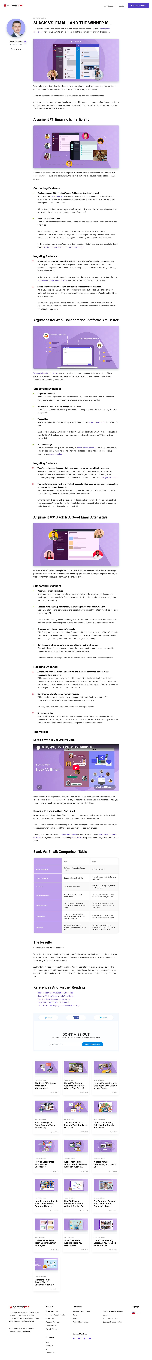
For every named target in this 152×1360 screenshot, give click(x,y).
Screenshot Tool (51, 1318)
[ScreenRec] (14, 5)
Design (75, 1315)
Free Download (51, 1325)
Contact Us (50, 1353)
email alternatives (69, 834)
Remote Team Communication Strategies (55, 993)
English (139, 1313)
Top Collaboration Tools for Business (53, 1002)
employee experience (109, 478)
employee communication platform (52, 280)
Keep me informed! (92, 1044)
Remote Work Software (39, 18)
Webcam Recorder (53, 1322)
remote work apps (76, 247)
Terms (28, 1331)
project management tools (53, 247)
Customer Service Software (113, 1311)
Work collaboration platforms (45, 373)
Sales (75, 1318)
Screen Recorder (52, 1311)
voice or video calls (97, 422)
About (48, 1342)
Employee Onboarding (111, 1318)
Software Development (81, 1311)
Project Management (80, 1322)
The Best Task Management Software (54, 999)
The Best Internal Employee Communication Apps (59, 1005)
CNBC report (56, 196)
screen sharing (55, 454)
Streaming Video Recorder (55, 1315)
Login (121, 6)
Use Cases (108, 6)
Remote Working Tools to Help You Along (55, 996)
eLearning (106, 1315)
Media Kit (49, 1346)
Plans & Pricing (51, 1329)
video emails (76, 837)
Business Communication (112, 1322)
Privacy (19, 1331)
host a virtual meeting (86, 448)
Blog (47, 1349)
